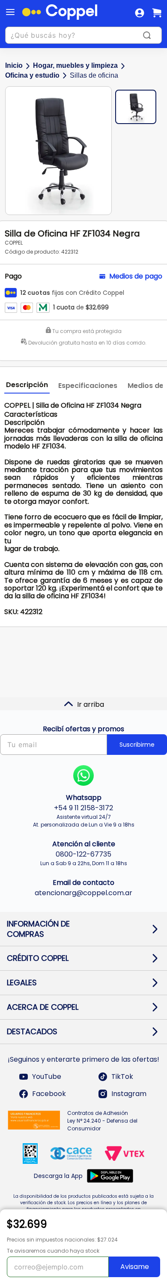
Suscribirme (137, 744)
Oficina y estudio (32, 75)
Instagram (128, 1094)
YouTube (46, 1076)
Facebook (49, 1094)
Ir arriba (90, 704)
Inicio (14, 65)
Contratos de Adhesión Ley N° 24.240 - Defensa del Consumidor (102, 1120)
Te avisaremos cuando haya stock (53, 1250)
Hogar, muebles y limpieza (75, 65)
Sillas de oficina (94, 75)
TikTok (122, 1076)
